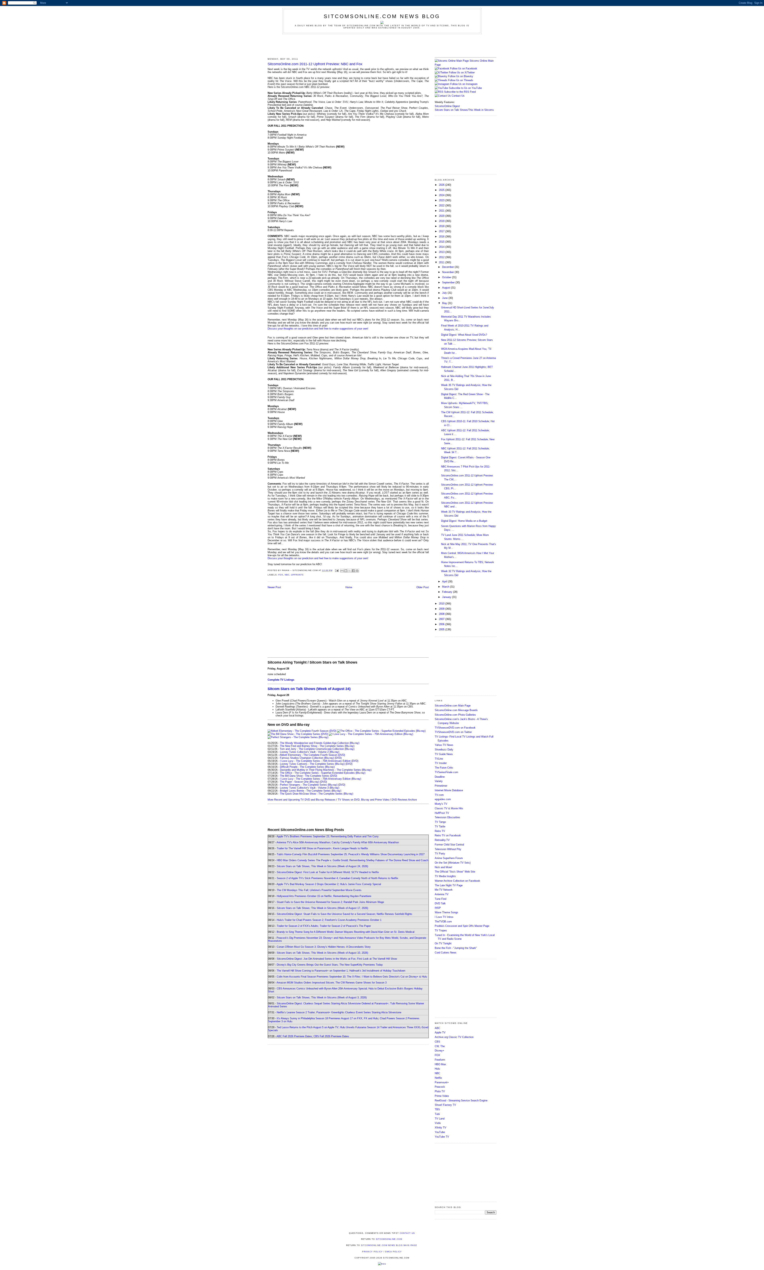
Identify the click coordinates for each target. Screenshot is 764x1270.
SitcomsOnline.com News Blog (382, 16)
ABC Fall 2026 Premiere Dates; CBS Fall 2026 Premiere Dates (313, 1036)
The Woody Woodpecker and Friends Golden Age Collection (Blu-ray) (319, 742)
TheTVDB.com (443, 921)
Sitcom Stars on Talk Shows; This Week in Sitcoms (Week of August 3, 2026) (322, 997)
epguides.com (443, 799)
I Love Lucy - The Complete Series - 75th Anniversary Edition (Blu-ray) (320, 778)
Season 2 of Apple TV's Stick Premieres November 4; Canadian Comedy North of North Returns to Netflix (337, 878)
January (447, 597)
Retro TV (440, 831)
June (445, 297)
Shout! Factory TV (445, 1104)
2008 (442, 613)
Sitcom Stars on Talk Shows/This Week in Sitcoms (464, 109)
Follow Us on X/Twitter (462, 72)
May (445, 303)
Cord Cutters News (445, 952)
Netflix (438, 1077)
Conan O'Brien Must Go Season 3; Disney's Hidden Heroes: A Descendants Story (324, 946)
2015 (442, 241)
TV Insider (441, 763)
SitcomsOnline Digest (447, 106)
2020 (442, 215)
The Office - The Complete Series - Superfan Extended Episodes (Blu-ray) (322, 772)
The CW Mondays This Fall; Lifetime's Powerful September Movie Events (319, 890)
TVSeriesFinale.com (446, 772)
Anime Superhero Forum (449, 858)
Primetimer (441, 785)
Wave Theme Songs (446, 912)
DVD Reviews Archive (404, 799)
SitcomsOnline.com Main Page (453, 705)
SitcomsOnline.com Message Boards (456, 710)
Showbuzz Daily (444, 749)
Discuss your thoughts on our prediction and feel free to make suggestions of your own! (318, 328)
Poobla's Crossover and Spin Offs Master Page (462, 925)
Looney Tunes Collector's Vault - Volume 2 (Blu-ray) (309, 751)
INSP (438, 907)
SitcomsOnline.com (389, 1239)
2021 (442, 210)
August (446, 287)
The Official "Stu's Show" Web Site (455, 871)
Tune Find (440, 898)
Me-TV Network (444, 889)
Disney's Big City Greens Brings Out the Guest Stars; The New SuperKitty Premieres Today (330, 964)
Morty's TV (441, 803)
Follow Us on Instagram (463, 84)
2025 (442, 190)
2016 (442, 236)
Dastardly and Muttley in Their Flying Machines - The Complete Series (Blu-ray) (325, 769)
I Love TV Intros (444, 916)
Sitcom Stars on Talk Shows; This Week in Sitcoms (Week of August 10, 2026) (322, 952)
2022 (442, 205)
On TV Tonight (443, 943)
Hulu (437, 1068)
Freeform (440, 1059)
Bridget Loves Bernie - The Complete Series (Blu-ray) (310, 790)
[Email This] (342, 571)
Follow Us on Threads (460, 80)
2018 (442, 226)
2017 (442, 231)
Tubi (437, 1114)
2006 (442, 624)
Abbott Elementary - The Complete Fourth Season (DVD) (312, 754)
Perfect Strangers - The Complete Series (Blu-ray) (308, 784)
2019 (442, 221)
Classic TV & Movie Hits (449, 808)
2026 (442, 184)
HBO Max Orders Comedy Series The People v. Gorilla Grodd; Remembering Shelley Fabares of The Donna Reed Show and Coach (352, 860)
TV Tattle (440, 826)
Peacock (440, 1086)
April (445, 581)
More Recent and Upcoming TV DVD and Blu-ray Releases (301, 799)
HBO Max (440, 1064)
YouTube (440, 1132)
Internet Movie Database (449, 790)
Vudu (438, 1122)
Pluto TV (440, 1091)
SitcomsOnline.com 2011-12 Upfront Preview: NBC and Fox (315, 64)
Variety (439, 781)
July (445, 292)
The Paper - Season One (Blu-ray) (299, 781)
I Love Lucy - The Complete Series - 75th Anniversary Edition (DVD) (319, 760)
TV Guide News (444, 754)
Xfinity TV (440, 1127)
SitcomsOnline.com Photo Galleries (455, 714)
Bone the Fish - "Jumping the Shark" (456, 947)
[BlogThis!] (346, 571)
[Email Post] (336, 570)
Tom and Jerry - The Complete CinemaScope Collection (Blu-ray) (317, 748)
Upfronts (297, 575)
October (447, 277)
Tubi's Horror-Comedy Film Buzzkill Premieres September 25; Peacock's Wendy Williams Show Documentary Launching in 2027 (351, 854)
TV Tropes (441, 930)
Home (348, 587)
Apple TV (440, 1032)
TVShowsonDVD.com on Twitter (453, 732)
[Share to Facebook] (353, 571)
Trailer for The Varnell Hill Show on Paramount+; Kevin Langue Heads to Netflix (322, 848)
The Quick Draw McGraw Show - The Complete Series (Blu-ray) (316, 793)
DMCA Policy (393, 1252)
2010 (442, 603)
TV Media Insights (445, 876)
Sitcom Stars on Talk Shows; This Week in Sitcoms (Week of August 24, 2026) (322, 866)
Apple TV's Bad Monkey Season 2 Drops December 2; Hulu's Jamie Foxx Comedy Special (329, 884)
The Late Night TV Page (449, 885)
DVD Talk (440, 903)
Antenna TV (441, 894)
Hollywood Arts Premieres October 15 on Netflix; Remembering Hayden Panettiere (324, 896)
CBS (437, 1041)
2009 (442, 608)
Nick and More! (443, 867)
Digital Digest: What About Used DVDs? (464, 334)
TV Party (440, 853)
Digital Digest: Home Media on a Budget (464, 520)
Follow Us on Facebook (463, 68)
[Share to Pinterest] (357, 571)
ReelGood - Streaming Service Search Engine (461, 1100)
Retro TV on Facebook (448, 835)
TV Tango (440, 821)
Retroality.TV (442, 840)
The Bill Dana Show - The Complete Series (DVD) (308, 775)
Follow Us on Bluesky (460, 76)
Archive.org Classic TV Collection (454, 1037)
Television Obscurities (447, 817)
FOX (437, 1055)
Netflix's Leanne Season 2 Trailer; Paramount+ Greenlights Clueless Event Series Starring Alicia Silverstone (339, 1012)
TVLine (439, 758)
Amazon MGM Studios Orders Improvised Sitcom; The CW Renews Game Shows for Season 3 (332, 982)
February (447, 591)
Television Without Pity (448, 849)
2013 (442, 252)
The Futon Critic (444, 767)
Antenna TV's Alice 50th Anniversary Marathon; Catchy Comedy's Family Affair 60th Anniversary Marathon (338, 842)
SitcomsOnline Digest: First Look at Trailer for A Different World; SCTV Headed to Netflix (328, 872)
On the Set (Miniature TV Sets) (453, 862)
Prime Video (442, 1095)
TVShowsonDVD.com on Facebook (455, 727)
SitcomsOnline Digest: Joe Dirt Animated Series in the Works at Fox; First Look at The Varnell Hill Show (337, 958)
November (448, 272)
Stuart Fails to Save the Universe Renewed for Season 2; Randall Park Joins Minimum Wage (330, 902)
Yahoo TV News (444, 744)
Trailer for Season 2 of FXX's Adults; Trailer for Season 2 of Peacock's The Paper (324, 925)
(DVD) (338, 757)
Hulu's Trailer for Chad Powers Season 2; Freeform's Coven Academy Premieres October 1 (329, 919)
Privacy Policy (372, 1252)
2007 (442, 619)
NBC (287, 575)
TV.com (439, 794)
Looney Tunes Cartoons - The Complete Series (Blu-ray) (312, 763)
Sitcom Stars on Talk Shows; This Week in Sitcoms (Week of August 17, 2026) (322, 908)
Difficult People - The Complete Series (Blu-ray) (307, 766)
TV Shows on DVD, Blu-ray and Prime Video (363, 799)
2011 (442, 262)
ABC (437, 1028)
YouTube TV (442, 1136)
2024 (442, 195)
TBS (437, 1109)
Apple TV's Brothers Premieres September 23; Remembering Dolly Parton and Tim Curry (328, 836)
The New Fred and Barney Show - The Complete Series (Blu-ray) (317, 745)
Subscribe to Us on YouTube (465, 87)
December (448, 266)
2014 (442, 246)
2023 (442, 200)
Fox (280, 575)
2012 (442, 257)
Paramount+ (442, 1082)
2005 (442, 629)
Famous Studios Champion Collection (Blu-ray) (307, 757)
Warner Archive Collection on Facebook (457, 880)
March (446, 586)
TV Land (439, 1118)
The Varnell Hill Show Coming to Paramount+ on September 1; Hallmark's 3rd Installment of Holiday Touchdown (341, 970)
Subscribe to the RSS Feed (460, 91)
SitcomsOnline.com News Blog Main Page (389, 1245)
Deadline (440, 776)
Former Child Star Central (449, 844)
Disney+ (439, 1050)
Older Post (422, 587)
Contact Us (458, 95)
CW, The (440, 1046)
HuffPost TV (442, 812)
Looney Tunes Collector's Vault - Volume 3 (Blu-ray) (309, 787)
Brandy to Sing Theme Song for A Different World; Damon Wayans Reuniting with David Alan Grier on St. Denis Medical (345, 931)
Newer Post (274, 587)
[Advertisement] (382, 45)
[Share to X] (350, 571)
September (448, 282)
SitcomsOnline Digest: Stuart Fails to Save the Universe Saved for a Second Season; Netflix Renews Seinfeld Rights (344, 913)
